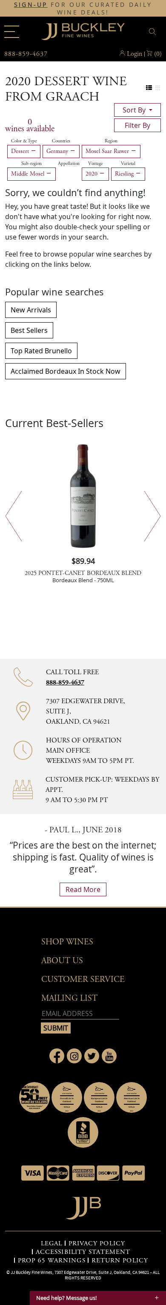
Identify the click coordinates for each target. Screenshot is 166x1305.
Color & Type (24, 141)
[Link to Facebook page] (56, 1055)
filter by (137, 125)
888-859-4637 (65, 682)
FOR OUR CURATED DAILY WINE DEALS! (83, 8)
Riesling (125, 174)
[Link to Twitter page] (91, 1055)
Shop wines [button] (67, 942)
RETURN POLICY (120, 1261)
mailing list (69, 998)
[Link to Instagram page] (74, 1055)
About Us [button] (62, 961)
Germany (58, 151)
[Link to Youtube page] (109, 1055)
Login (134, 53)
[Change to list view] (149, 88)
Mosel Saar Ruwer (108, 151)
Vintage (95, 164)
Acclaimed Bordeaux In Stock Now (65, 371)
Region (111, 141)
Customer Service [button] (83, 979)
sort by (135, 110)
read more (83, 889)
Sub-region (31, 164)
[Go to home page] (83, 1206)
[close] (154, 32)
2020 (92, 174)
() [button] (158, 53)
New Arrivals (31, 310)
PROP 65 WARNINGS (52, 1261)
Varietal (128, 164)
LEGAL (52, 1243)
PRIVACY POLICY (97, 1243)
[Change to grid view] (158, 88)
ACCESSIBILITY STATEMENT (83, 1252)
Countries (61, 141)
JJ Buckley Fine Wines (31, 1272)
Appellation (69, 164)
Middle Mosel (28, 174)
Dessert (21, 151)
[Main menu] (11, 32)
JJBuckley (83, 31)
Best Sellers (29, 330)
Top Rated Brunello (41, 350)
